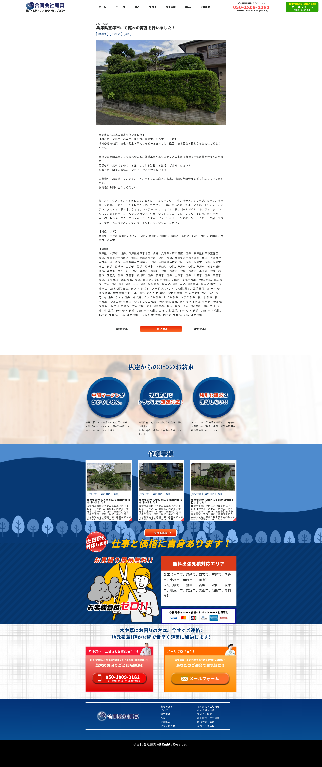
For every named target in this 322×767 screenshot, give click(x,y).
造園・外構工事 (205, 725)
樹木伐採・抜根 (205, 710)
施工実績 (171, 7)
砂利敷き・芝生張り (208, 718)
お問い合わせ (167, 725)
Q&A (188, 7)
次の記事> (200, 328)
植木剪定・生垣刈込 (208, 706)
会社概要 (205, 7)
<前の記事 (121, 328)
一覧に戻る (161, 329)
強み (137, 7)
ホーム (102, 7)
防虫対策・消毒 (205, 721)
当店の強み (166, 706)
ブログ (153, 7)
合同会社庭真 (123, 716)
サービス (120, 7)
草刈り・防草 (204, 714)
